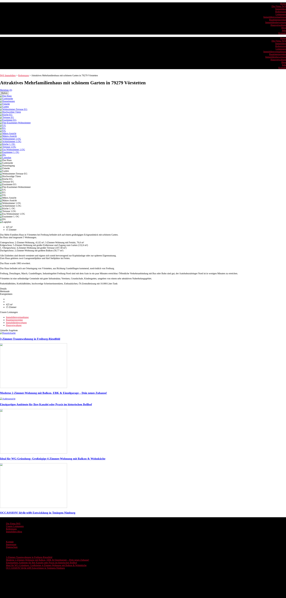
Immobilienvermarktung (274, 17)
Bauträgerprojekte (277, 19)
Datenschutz (12, 547)
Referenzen (280, 11)
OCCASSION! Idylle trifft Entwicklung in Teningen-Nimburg (35, 568)
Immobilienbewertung (275, 22)
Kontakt (282, 33)
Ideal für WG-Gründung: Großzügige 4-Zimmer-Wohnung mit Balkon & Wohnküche (46, 565)
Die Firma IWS (279, 6)
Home (283, 3)
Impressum (11, 544)
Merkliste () (6, 90)
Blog (283, 28)
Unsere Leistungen (15, 526)
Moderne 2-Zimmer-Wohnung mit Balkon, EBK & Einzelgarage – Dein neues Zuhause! (47, 560)
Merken (4, 93)
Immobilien (280, 9)
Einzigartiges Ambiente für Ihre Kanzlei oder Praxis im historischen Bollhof (41, 562)
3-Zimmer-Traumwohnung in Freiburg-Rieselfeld (29, 557)
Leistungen (281, 14)
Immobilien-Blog (14, 531)
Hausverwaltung (278, 25)
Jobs (284, 30)
